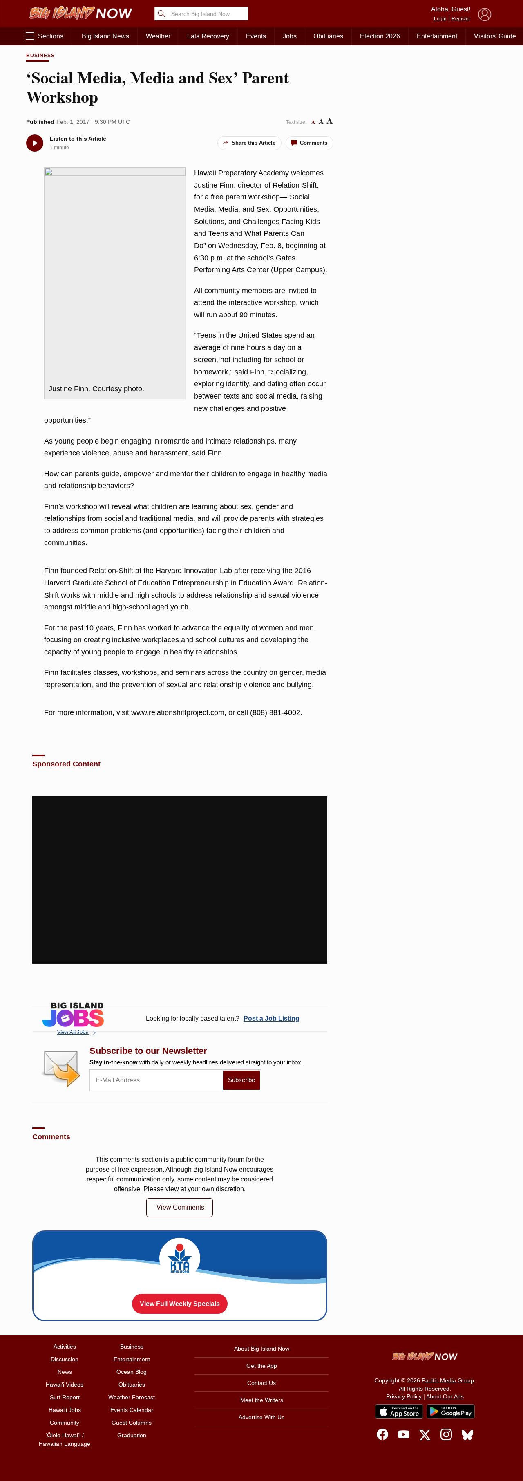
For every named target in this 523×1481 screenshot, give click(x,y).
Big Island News (105, 36)
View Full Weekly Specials (180, 1303)
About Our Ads (445, 1396)
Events (256, 36)
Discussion (64, 1359)
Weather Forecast (131, 1397)
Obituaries (328, 36)
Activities (65, 1346)
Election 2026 (380, 36)
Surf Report (65, 1397)
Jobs (290, 36)
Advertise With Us (261, 1417)
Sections (50, 36)
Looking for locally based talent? (222, 1018)
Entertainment (437, 36)
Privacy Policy (404, 1396)
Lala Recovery (208, 36)
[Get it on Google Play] (451, 1411)
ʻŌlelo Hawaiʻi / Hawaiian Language (64, 1439)
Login (440, 19)
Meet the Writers (261, 1400)
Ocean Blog (131, 1372)
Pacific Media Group (448, 1380)
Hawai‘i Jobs (65, 1410)
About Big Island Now (261, 1348)
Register (460, 19)
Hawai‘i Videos (64, 1384)
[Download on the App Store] (399, 1411)
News (65, 1372)
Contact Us (261, 1383)
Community (64, 1422)
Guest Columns (132, 1422)
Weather (158, 36)
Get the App (261, 1365)
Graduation (131, 1435)
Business (40, 55)
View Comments (180, 1207)
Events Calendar (131, 1410)
